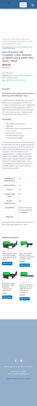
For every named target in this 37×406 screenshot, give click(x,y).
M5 (24, 80)
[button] (9, 2)
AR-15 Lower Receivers (20, 47)
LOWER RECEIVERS (8, 48)
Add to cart (7, 263)
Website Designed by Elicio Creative (18, 378)
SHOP (8, 39)
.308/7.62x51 (9, 80)
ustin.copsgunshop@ (16, 374)
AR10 (23, 39)
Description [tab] (6, 89)
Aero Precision (16, 39)
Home (4, 39)
